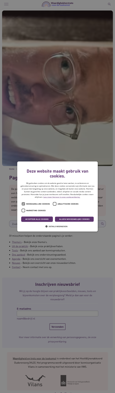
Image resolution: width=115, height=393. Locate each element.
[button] (57, 226)
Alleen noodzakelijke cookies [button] (74, 219)
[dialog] (57, 196)
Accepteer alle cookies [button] (37, 219)
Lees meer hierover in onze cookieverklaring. (61, 197)
